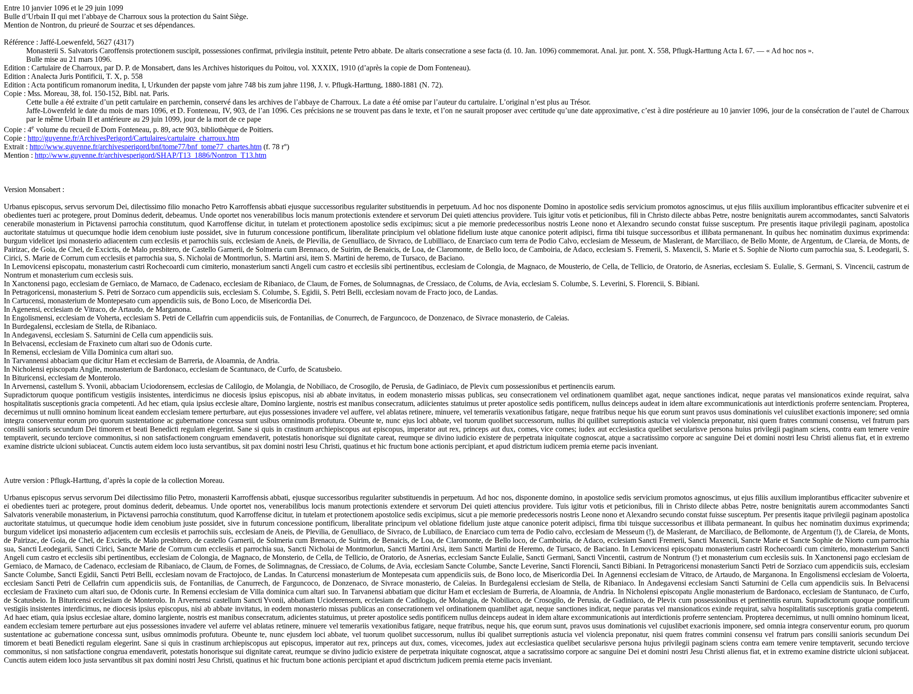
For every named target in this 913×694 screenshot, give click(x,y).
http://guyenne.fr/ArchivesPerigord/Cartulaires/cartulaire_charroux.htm (133, 138)
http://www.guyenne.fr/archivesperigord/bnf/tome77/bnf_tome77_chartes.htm (145, 147)
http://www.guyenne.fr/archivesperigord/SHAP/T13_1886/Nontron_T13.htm (150, 155)
